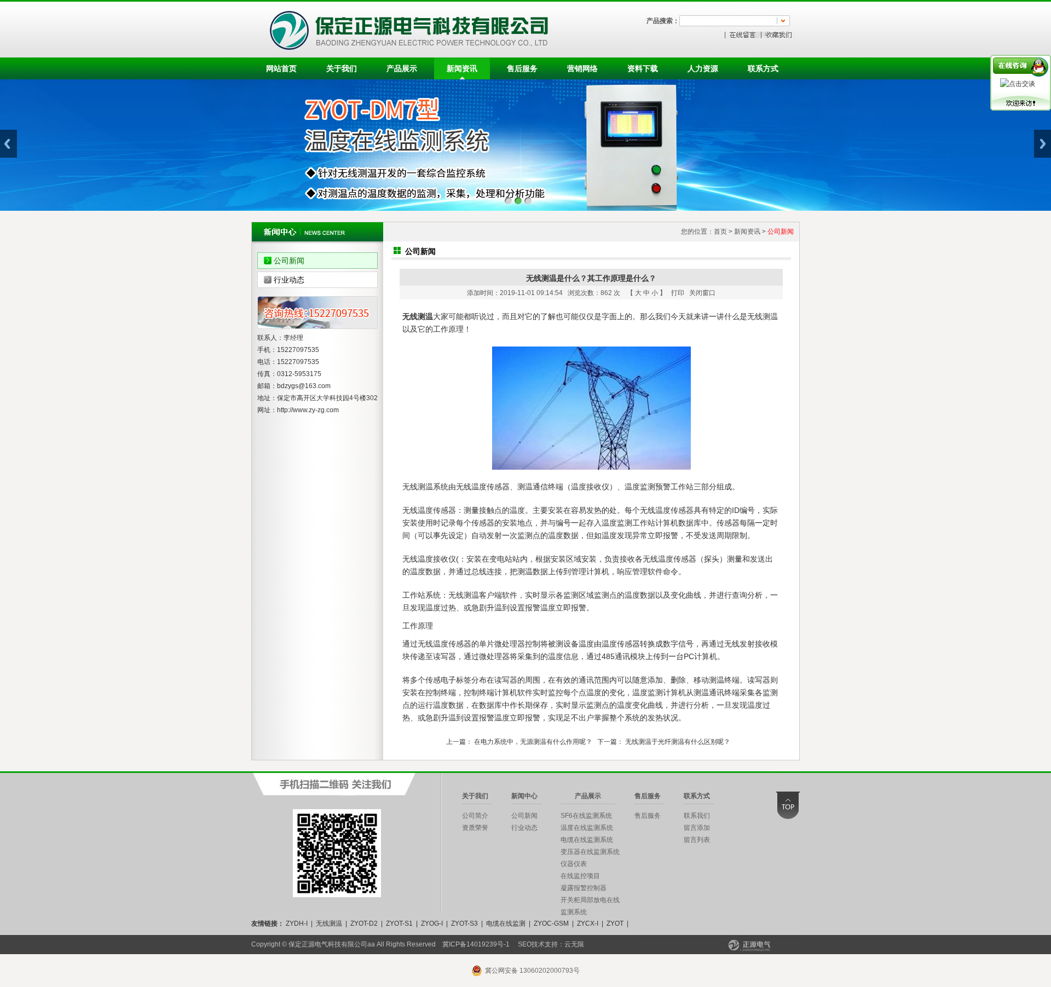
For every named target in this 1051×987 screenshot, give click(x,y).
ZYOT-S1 (399, 923)
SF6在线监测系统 (586, 815)
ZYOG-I (432, 923)
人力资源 (703, 68)
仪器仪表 (574, 864)
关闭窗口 (702, 293)
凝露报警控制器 (584, 888)
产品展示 (401, 68)
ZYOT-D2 (364, 923)
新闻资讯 (462, 68)
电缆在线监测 (506, 923)
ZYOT (615, 923)
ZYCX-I (587, 923)
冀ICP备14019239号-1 (476, 944)
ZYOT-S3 (464, 923)
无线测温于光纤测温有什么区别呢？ (677, 742)
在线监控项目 (580, 876)
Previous (8, 144)
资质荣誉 (475, 828)
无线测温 (329, 923)
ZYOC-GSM (551, 923)
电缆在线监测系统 (587, 840)
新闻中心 (524, 796)
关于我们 (341, 68)
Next (1042, 144)
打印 (677, 293)
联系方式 (763, 68)
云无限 (574, 944)
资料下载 (642, 68)
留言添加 (697, 828)
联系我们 (697, 815)
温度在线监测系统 (587, 828)
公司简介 (475, 815)
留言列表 (697, 840)
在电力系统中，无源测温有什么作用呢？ (533, 742)
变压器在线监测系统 (590, 852)
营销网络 (582, 68)
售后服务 (522, 68)
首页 (720, 231)
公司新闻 (289, 260)
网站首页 (281, 68)
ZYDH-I (297, 923)
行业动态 (289, 279)
